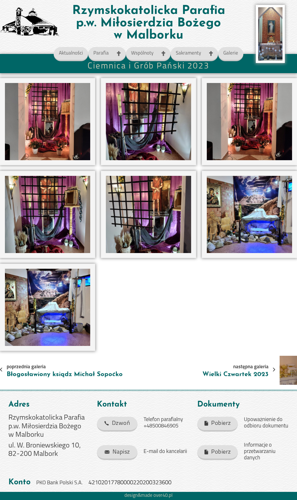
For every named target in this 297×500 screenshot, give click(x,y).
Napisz (121, 452)
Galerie (230, 53)
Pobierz (221, 423)
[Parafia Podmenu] (121, 53)
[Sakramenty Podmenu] (213, 53)
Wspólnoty (142, 53)
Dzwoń (121, 423)
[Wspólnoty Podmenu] (166, 53)
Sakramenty (188, 53)
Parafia (101, 53)
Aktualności (71, 53)
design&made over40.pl (148, 495)
